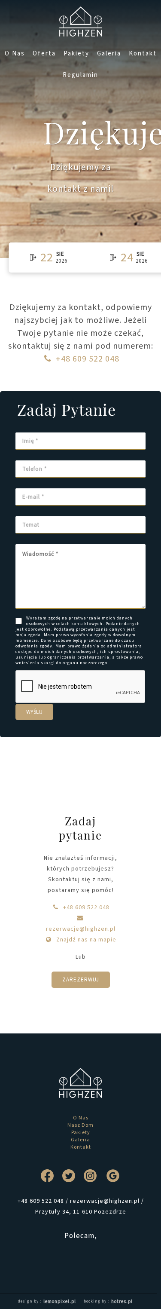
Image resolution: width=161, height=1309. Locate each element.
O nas (15, 53)
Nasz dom (80, 1125)
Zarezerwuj (80, 980)
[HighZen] (80, 21)
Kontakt (143, 53)
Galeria (109, 53)
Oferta (44, 53)
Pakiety (76, 53)
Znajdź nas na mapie (85, 939)
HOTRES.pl (122, 1301)
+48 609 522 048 (87, 359)
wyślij (34, 712)
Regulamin (80, 75)
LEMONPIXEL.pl (59, 1301)
